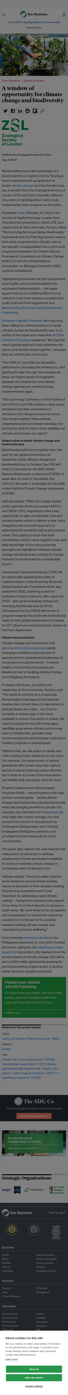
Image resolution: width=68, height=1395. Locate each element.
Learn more (11, 1359)
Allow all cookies (34, 1377)
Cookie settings (34, 1386)
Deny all (34, 1369)
